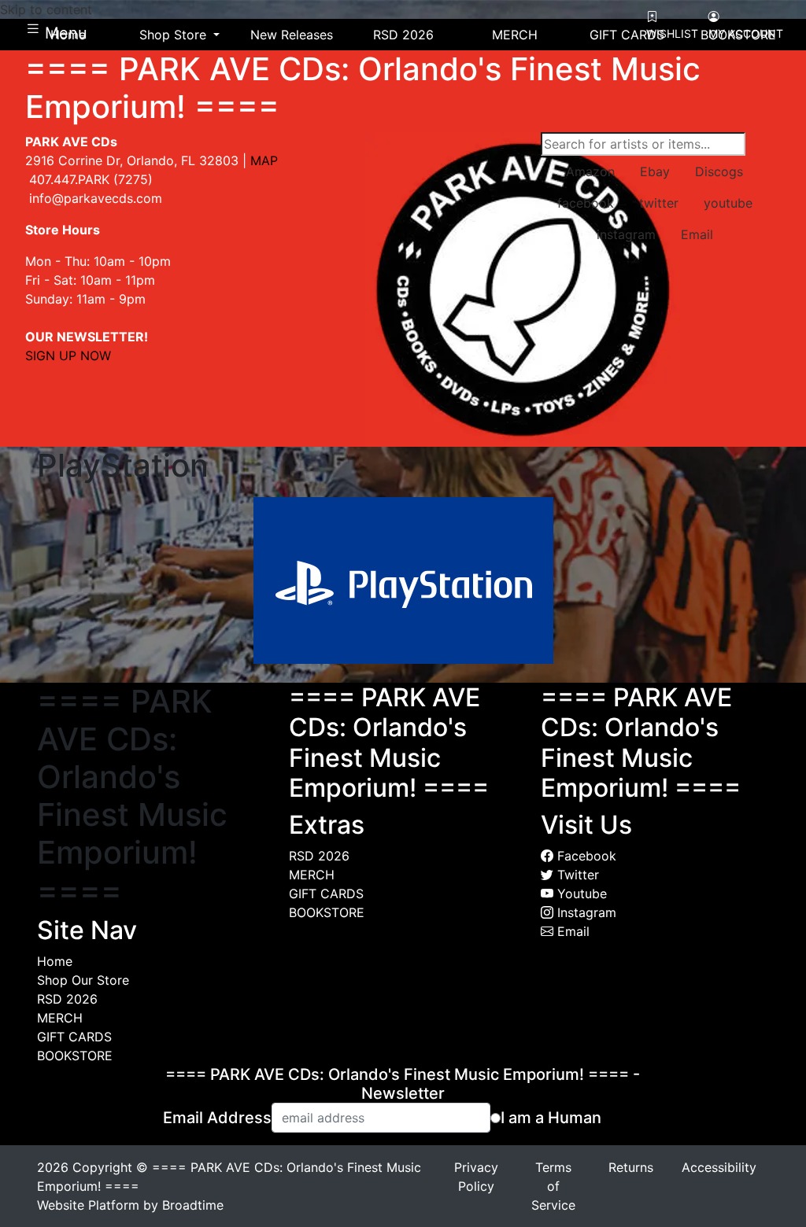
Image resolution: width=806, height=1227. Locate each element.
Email (571, 931)
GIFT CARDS (74, 1037)
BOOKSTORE (75, 1055)
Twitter (576, 874)
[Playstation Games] (403, 579)
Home (54, 961)
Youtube (580, 893)
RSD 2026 (67, 999)
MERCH (60, 1018)
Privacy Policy (476, 1176)
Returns (630, 1167)
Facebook (584, 856)
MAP (264, 160)
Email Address (217, 1117)
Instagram (584, 912)
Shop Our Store (83, 980)
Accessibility (719, 1167)
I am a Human (551, 1117)
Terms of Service (553, 1186)
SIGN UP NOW (68, 355)
